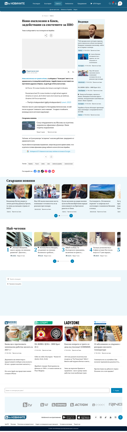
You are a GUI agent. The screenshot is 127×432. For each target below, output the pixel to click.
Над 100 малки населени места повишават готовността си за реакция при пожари (96, 75)
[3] (113, 4)
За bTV (7, 424)
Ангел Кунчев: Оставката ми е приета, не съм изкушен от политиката (94, 58)
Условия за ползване (66, 424)
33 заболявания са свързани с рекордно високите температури (107, 347)
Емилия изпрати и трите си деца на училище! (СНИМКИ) (77, 345)
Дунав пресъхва (54, 9)
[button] (56, 215)
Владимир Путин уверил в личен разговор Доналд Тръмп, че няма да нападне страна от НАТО (18, 204)
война (42, 163)
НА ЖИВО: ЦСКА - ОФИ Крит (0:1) (89, 87)
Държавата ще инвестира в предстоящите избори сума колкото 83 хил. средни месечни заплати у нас (18, 361)
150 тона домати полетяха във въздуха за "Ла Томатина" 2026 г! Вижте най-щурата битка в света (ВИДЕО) (76, 359)
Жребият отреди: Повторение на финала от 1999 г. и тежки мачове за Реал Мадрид (48, 368)
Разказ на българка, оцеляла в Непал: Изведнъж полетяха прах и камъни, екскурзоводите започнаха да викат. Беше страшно (91, 97)
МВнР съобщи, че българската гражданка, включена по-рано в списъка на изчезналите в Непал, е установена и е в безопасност (75, 250)
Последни (36, 3)
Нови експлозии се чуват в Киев (34, 78)
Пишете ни (77, 424)
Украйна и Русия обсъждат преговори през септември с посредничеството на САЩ (91, 110)
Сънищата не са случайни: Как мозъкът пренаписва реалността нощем (106, 360)
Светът (58, 3)
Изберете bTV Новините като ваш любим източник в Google (50, 151)
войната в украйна (57, 163)
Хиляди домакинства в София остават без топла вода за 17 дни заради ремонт (102, 250)
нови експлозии (69, 163)
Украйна (30, 163)
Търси (117, 390)
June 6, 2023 (66, 102)
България (47, 3)
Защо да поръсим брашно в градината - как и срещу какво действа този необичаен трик (75, 370)
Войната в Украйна (66, 9)
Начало (46, 15)
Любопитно (69, 3)
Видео (75, 9)
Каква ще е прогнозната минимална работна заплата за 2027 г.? (19, 347)
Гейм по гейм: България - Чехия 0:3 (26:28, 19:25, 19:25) (48, 358)
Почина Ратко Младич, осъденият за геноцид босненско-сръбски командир (48, 250)
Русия (37, 163)
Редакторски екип (33, 71)
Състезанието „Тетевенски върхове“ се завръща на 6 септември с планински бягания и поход (102, 204)
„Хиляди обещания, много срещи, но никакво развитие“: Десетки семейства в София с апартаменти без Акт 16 (20, 250)
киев (48, 163)
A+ (73, 72)
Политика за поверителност (25, 424)
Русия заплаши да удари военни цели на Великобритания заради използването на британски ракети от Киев (74, 204)
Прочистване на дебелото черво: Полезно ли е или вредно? (106, 370)
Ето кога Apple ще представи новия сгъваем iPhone (18, 372)
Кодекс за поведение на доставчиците (47, 424)
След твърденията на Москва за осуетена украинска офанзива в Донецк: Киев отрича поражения (55, 125)
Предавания (81, 3)
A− (69, 72)
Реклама (13, 424)
